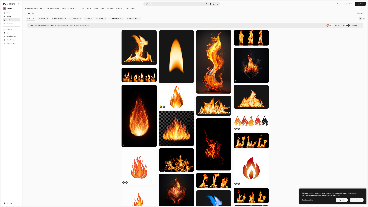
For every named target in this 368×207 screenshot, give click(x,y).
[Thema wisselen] (11, 203)
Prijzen (339, 4)
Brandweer (110, 8)
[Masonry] (360, 18)
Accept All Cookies (357, 200)
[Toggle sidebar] (18, 3)
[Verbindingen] (4, 203)
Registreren (360, 4)
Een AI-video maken (53, 8)
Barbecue (71, 8)
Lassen (126, 8)
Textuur (89, 8)
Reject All (342, 200)
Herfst (133, 8)
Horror (103, 8)
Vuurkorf (96, 8)
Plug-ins (353, 25)
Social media (80, 8)
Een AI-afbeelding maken (35, 8)
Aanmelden (348, 4)
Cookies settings (307, 200)
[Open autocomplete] (146, 4)
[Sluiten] (360, 25)
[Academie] (7, 203)
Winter (64, 8)
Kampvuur (119, 8)
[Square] (364, 18)
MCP (336, 25)
